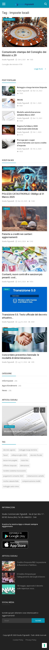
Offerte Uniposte (10, 465)
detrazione (24, 465)
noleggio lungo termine (28, 450)
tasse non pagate (10, 460)
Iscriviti (38, 620)
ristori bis (24, 460)
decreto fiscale (36, 455)
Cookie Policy (18, 640)
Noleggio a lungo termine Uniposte (32, 87)
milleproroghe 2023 (19, 455)
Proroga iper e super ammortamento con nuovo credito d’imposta (32, 143)
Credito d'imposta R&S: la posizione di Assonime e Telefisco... (31, 563)
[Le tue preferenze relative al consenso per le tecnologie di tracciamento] (44, 645)
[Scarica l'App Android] (15, 535)
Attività (20, 100)
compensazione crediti (31, 481)
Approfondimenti (9, 385)
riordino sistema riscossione (14, 471)
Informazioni (7, 380)
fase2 (5, 455)
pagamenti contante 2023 (13, 476)
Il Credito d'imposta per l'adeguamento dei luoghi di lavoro (31, 575)
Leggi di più (38, 69)
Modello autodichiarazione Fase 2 (21, 431)
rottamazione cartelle (35, 476)
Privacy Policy (31, 640)
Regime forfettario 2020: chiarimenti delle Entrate (27, 127)
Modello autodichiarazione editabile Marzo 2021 (28, 113)
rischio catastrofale (11, 481)
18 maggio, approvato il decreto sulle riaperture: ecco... (30, 587)
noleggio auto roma (11, 486)
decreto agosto (9, 450)
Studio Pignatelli (8, 59)
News (4, 390)
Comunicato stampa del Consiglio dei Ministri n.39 (24, 53)
